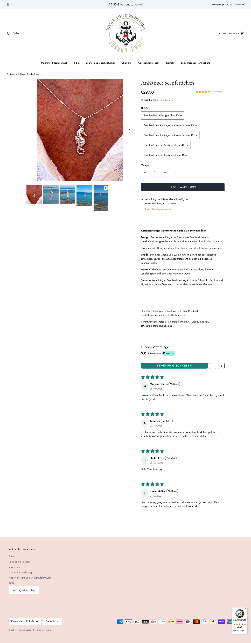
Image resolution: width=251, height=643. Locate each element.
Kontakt (170, 62)
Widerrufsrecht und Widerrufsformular (30, 578)
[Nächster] (129, 130)
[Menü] (245, 609)
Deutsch (237, 4)
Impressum (14, 567)
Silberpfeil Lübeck (163, 100)
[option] (79, 130)
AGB (11, 583)
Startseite (11, 74)
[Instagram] (8, 4)
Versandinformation (19, 562)
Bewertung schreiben (174, 366)
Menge (145, 165)
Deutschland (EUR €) (220, 4)
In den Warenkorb (183, 187)
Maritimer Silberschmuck (54, 62)
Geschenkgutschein (148, 62)
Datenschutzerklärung (20, 572)
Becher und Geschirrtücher (100, 62)
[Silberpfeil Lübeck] (126, 33)
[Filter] (212, 366)
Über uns (126, 62)
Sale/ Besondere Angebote (195, 62)
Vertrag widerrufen (24, 590)
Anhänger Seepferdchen (28, 74)
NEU (76, 62)
